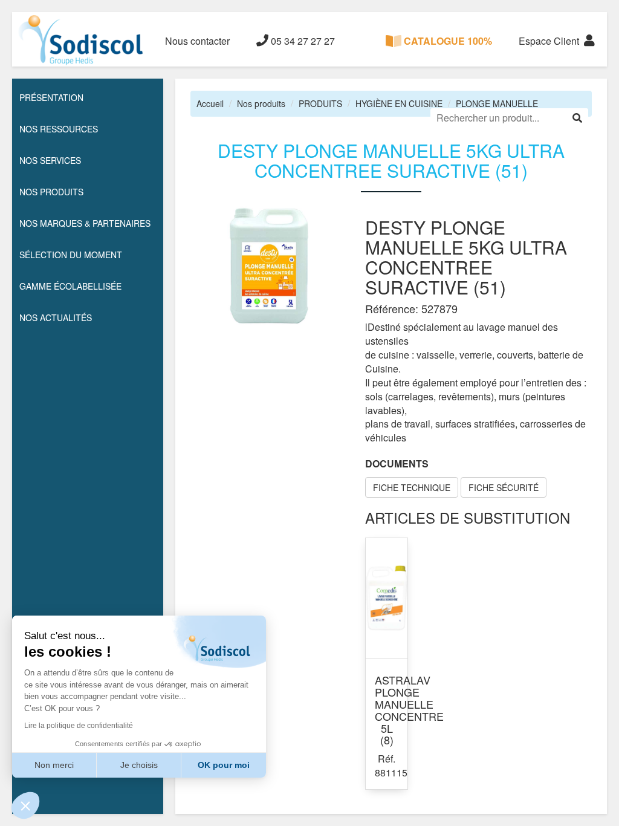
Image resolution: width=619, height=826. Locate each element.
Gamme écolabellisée (70, 286)
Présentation (51, 97)
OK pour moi (224, 765)
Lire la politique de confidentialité (78, 725)
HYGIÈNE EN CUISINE (398, 103)
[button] (25, 805)
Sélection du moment (70, 255)
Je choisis (139, 765)
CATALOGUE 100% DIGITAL (446, 50)
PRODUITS (320, 103)
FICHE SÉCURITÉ (503, 487)
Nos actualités (55, 317)
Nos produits (261, 103)
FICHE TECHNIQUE (411, 487)
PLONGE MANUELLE (497, 103)
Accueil (210, 103)
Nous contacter (197, 41)
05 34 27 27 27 (301, 41)
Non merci (54, 765)
